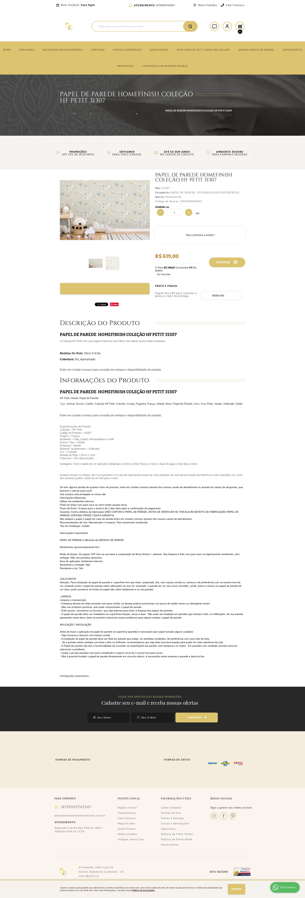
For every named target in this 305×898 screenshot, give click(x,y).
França (151, 403)
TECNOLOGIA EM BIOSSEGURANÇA (165, 66)
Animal (71, 403)
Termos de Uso (171, 812)
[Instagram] (214, 816)
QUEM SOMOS (159, 49)
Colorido (120, 403)
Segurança (168, 828)
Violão (239, 403)
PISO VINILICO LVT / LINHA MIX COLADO (203, 49)
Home (7, 49)
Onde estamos (127, 834)
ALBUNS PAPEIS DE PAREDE (256, 49)
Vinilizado (228, 403)
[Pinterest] (233, 816)
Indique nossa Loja (131, 839)
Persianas (26, 49)
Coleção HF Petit (104, 403)
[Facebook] (223, 816)
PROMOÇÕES (125, 66)
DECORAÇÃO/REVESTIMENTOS (63, 49)
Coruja (130, 403)
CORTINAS (98, 49)
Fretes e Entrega (172, 818)
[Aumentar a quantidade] (188, 212)
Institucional (129, 798)
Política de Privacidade (176, 839)
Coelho (89, 403)
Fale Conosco (235, 5)
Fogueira (141, 403)
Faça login (88, 5)
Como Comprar (171, 807)
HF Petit (64, 398)
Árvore (80, 403)
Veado (218, 403)
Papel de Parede (88, 398)
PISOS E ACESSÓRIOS (127, 49)
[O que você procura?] (190, 26)
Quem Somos (127, 828)
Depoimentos (127, 812)
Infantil (74, 398)
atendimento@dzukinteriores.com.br (80, 815)
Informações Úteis (176, 798)
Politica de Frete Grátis (177, 834)
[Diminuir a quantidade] (160, 212)
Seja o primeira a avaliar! (200, 235)
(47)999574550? (165, 5)
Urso (196, 403)
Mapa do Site (126, 823)
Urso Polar (207, 403)
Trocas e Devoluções (175, 823)
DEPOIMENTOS (292, 49)
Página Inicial (127, 807)
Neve (169, 403)
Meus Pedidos (207, 5)
